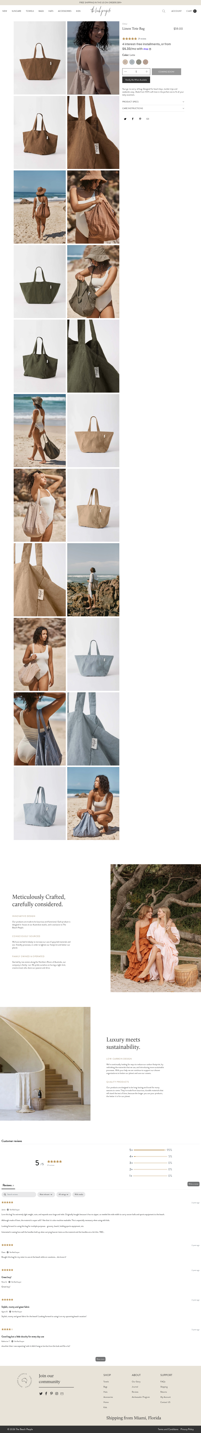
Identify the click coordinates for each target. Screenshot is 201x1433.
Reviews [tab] (8, 1185)
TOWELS (30, 11)
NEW (4, 11)
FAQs (163, 1381)
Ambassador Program (141, 1397)
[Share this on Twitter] (125, 120)
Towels (106, 1381)
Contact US (165, 1402)
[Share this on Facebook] (133, 120)
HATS (50, 11)
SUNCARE (16, 11)
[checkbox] (78, 1194)
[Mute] (110, 90)
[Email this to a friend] (148, 120)
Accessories (108, 1397)
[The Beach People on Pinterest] (51, 1394)
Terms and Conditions (168, 1429)
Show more (100, 1359)
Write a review (193, 1184)
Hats (105, 1391)
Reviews (135, 1391)
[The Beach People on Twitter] (41, 1394)
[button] (150, 1150)
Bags (105, 1386)
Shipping (163, 1386)
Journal (135, 1386)
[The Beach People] (100, 11)
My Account (165, 1397)
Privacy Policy (187, 1429)
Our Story (136, 1381)
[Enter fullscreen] (115, 90)
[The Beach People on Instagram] (57, 1394)
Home (106, 1402)
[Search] (164, 11)
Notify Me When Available (136, 79)
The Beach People (24, 1429)
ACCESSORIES (64, 11)
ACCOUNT (176, 11)
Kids (105, 1407)
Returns (163, 1391)
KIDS (78, 11)
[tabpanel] (100, 1278)
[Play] (71, 90)
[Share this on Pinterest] (140, 120)
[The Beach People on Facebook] (46, 1394)
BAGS (41, 11)
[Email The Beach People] (62, 1394)
